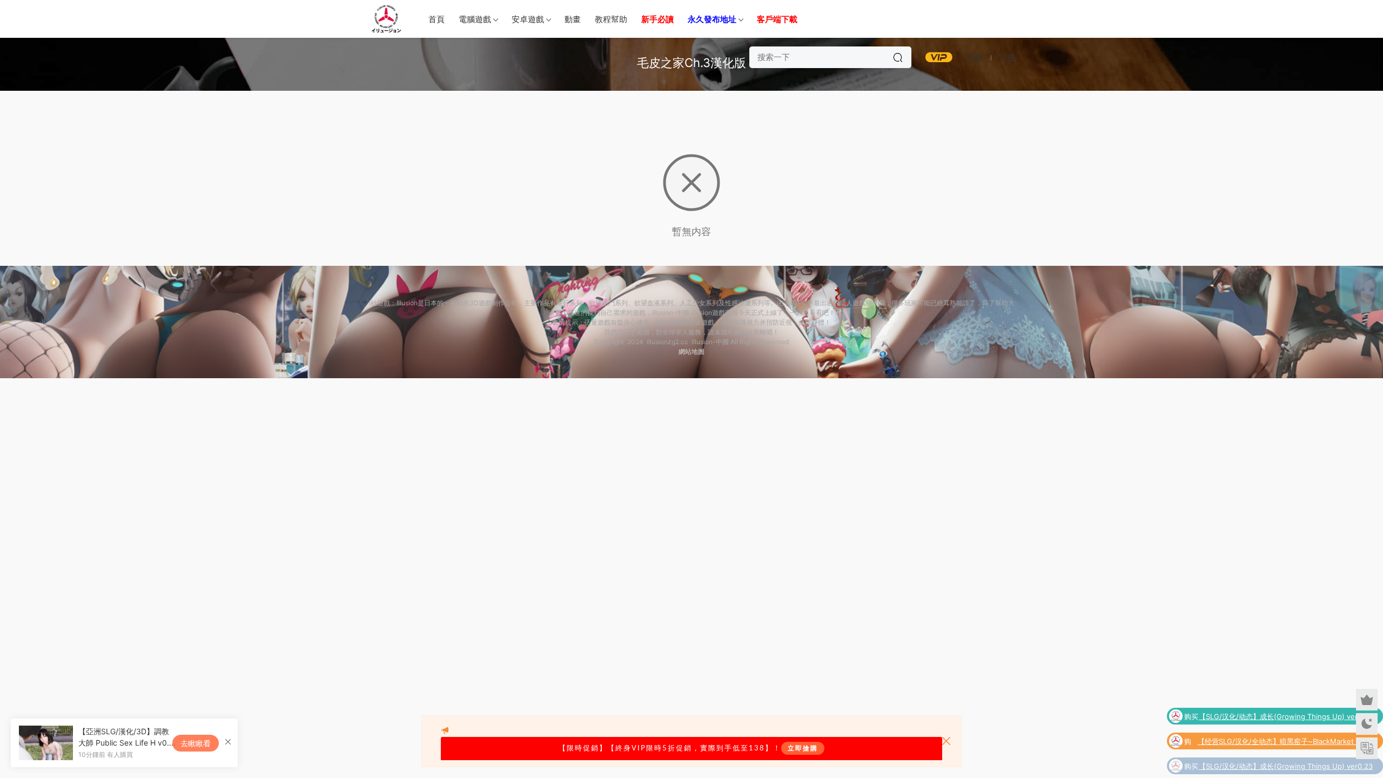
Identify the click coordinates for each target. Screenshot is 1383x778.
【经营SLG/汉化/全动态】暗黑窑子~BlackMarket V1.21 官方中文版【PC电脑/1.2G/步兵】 (1285, 738)
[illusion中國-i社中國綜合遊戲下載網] (386, 19)
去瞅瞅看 (195, 743)
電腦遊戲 (475, 19)
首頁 (436, 19)
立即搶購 (803, 748)
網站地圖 (691, 351)
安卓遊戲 (528, 19)
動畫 (573, 19)
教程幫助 (611, 19)
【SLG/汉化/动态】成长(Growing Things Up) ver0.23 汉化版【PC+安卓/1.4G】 (1286, 713)
